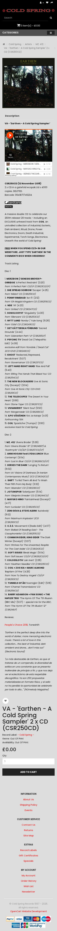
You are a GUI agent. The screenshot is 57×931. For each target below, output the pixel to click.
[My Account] (42, 3)
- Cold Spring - (26, 734)
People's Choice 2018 (16, 624)
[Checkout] (52, 3)
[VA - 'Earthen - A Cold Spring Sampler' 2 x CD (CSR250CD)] (28, 83)
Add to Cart (28, 772)
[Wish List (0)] (47, 3)
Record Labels (28, 850)
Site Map (28, 835)
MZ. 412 (39, 44)
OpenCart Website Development (28, 911)
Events (28, 810)
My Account (28, 875)
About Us (28, 799)
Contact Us (28, 824)
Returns (28, 830)
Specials (28, 861)
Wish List (29, 886)
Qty (4, 755)
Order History (28, 881)
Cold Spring (15, 44)
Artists (28, 44)
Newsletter (28, 891)
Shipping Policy (28, 804)
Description (12, 115)
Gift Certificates (28, 855)
